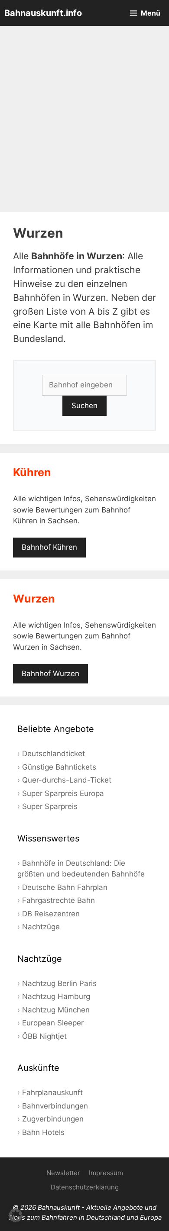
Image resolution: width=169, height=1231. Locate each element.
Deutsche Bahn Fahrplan (64, 887)
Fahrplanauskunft (52, 1092)
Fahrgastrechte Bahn (58, 900)
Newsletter (63, 1173)
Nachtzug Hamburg (56, 996)
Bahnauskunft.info (43, 13)
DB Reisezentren (51, 913)
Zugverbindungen (53, 1119)
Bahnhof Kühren (49, 547)
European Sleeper (53, 1022)
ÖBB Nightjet (44, 1036)
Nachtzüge (41, 926)
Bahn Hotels (43, 1132)
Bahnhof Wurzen (50, 673)
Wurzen (34, 598)
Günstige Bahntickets (59, 767)
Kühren (32, 472)
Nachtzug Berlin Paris (59, 983)
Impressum (106, 1173)
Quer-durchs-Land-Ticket (66, 780)
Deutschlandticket (53, 753)
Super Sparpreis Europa (63, 793)
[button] (15, 1215)
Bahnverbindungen (55, 1106)
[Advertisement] (84, 119)
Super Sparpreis (50, 806)
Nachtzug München (56, 1009)
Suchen (85, 405)
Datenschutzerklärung (85, 1187)
